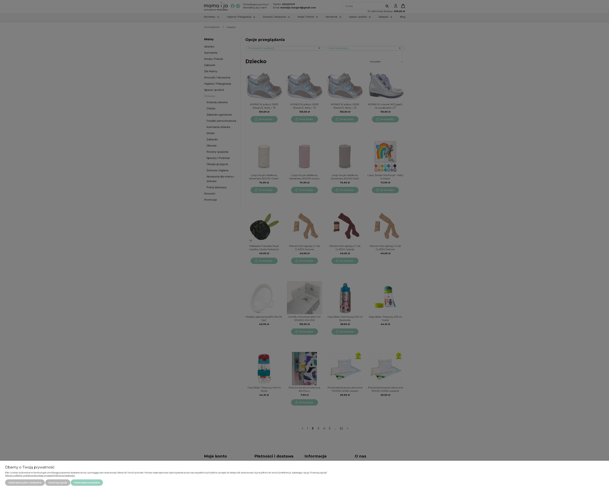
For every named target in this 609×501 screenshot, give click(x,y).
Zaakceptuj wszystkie (87, 482)
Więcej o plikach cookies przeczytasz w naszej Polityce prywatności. (40, 475)
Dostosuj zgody (58, 482)
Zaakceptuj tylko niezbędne (24, 482)
